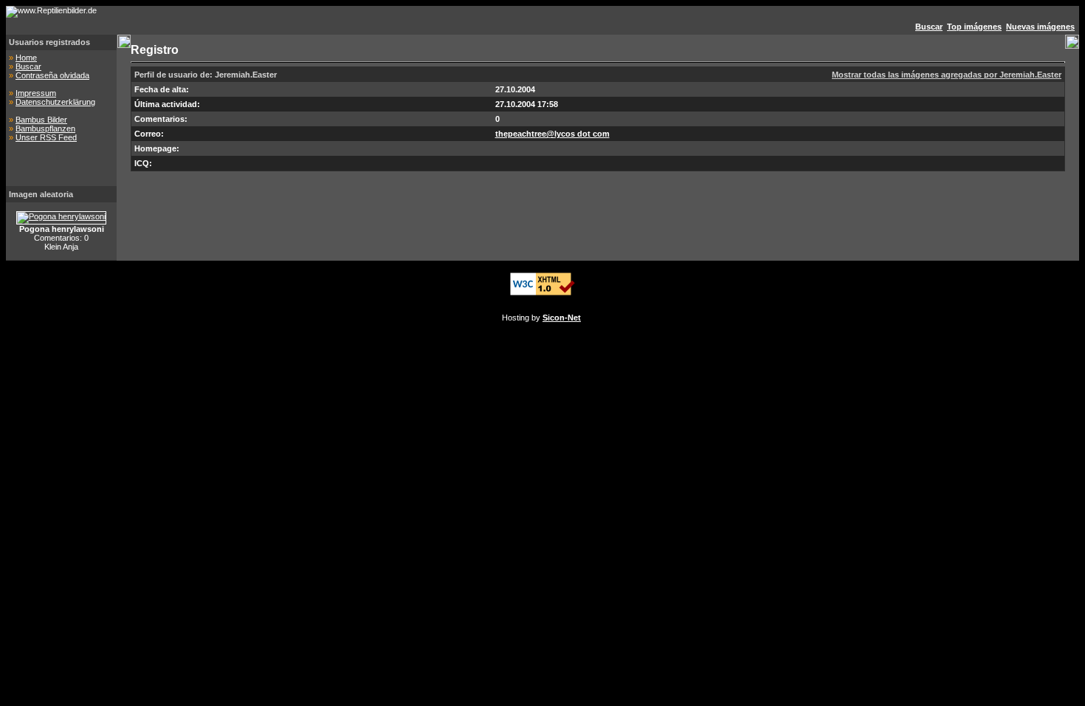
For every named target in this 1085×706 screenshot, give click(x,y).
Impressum (36, 93)
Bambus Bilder (41, 119)
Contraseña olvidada (52, 75)
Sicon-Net (561, 317)
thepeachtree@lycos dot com (552, 133)
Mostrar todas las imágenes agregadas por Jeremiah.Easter (946, 74)
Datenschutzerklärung (55, 101)
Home (26, 57)
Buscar (28, 66)
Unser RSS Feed (46, 137)
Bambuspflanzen (45, 128)
